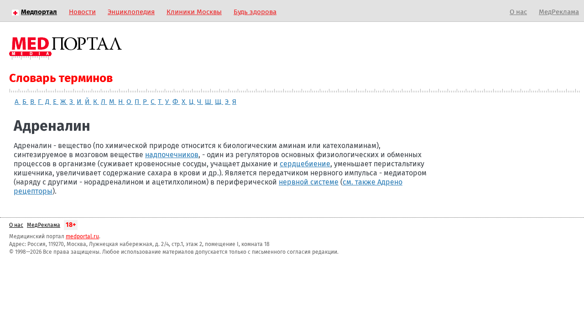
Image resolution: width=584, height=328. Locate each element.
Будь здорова (255, 12)
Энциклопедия (131, 12)
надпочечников (171, 155)
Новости (82, 12)
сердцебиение (305, 164)
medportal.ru (82, 237)
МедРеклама (559, 12)
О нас (518, 12)
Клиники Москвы (194, 12)
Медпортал (39, 12)
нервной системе (309, 182)
